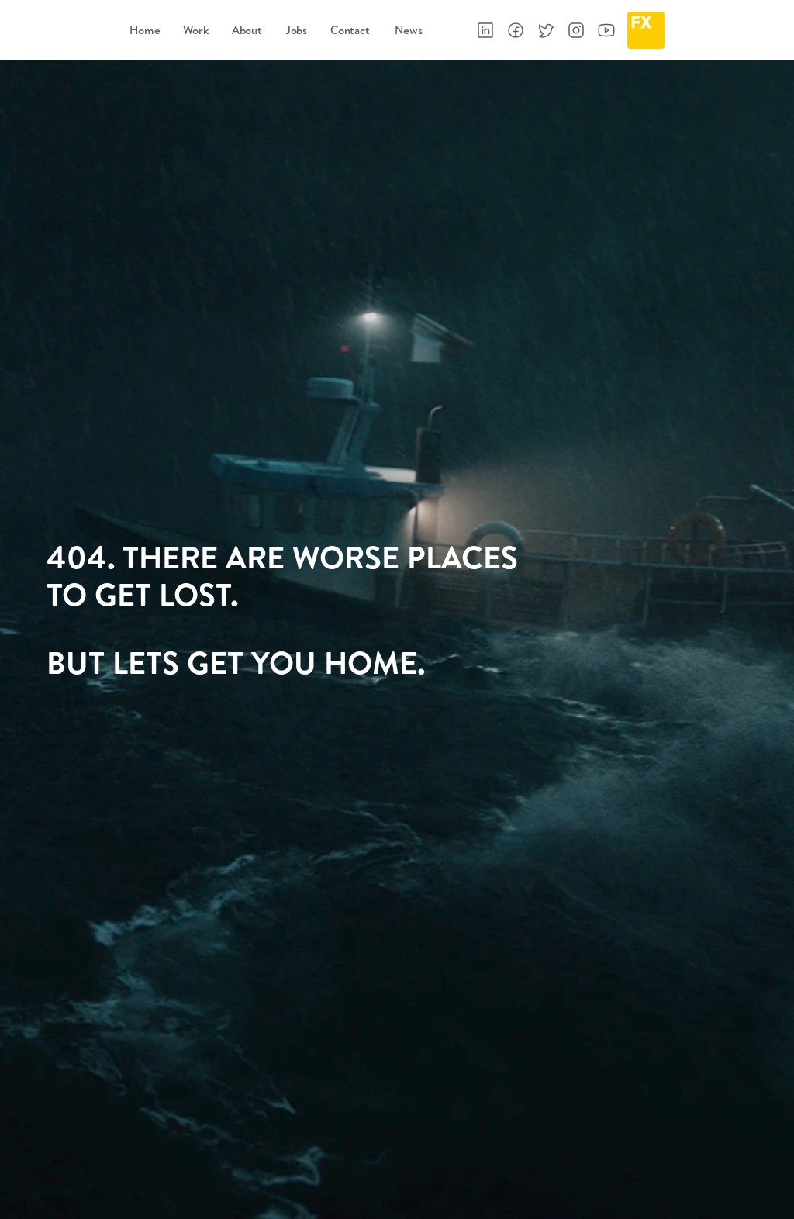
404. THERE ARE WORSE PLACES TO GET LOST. (286, 575)
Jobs (296, 30)
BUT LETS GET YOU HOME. (236, 662)
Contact (350, 30)
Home (144, 30)
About (247, 30)
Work (195, 30)
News (400, 30)
